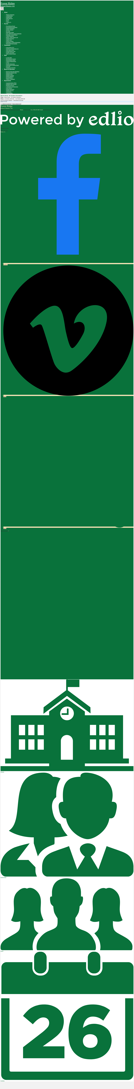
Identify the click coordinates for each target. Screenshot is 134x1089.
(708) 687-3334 (27, 109)
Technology (8, 91)
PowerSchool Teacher (11, 59)
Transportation (9, 93)
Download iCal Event (18, 100)
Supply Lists (9, 40)
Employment (9, 17)
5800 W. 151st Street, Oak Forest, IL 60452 (10, 109)
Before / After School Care (12, 37)
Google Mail (9, 57)
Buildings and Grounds (11, 84)
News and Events (10, 50)
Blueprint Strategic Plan (11, 72)
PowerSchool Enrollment (11, 27)
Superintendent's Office (11, 83)
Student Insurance (10, 38)
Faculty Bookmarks (10, 64)
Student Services (9, 90)
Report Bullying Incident (11, 43)
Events (7, 19)
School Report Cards (10, 51)
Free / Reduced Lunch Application (13, 33)
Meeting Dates (9, 74)
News (7, 21)
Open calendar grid (16, 104)
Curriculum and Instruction (12, 86)
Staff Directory (9, 18)
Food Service (9, 88)
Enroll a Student (9, 29)
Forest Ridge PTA (10, 47)
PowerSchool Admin (10, 60)
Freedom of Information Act (12, 48)
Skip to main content (5, 1)
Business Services (10, 85)
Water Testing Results (11, 53)
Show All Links (4, 130)
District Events (4, 101)
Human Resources (10, 89)
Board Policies (9, 77)
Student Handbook (10, 28)
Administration (9, 16)
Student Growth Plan (10, 67)
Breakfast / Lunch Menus (11, 35)
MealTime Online (10, 32)
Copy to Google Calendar (6, 100)
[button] (5, 12)
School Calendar (9, 41)
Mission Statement (10, 14)
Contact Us (8, 22)
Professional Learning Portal (12, 65)
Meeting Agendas (10, 75)
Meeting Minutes (10, 76)
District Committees (10, 79)
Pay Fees (8, 31)
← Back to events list (6, 104)
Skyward (8, 66)
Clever (7, 62)
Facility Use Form (10, 52)
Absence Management (11, 61)
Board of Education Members (12, 71)
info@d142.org (46, 109)
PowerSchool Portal (10, 26)
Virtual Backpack (10, 36)
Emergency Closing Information (13, 42)
